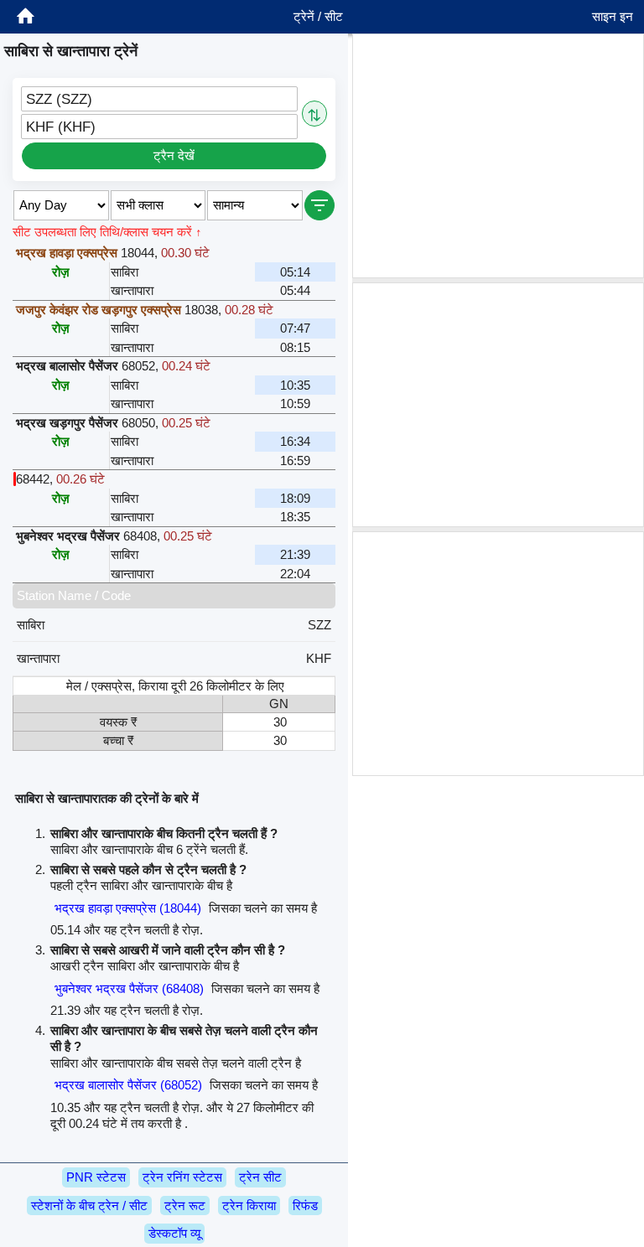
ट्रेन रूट (184, 1205)
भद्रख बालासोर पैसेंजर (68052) (128, 1085)
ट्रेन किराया (249, 1205)
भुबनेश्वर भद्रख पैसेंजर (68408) (129, 988)
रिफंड (305, 1205)
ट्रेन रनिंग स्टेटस (182, 1177)
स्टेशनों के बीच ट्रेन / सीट (89, 1205)
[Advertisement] (498, 156)
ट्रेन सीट (260, 1177)
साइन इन (612, 16)
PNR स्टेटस (96, 1177)
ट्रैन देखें (174, 155)
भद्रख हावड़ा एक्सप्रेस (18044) (128, 908)
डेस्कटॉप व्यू (174, 1233)
